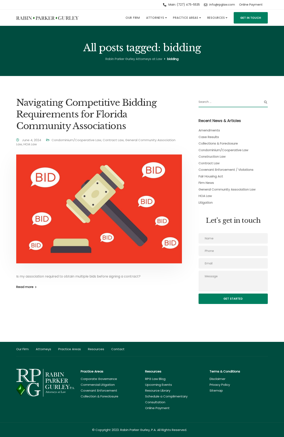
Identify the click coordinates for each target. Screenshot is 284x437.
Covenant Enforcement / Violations (226, 169)
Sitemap (216, 390)
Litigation (206, 202)
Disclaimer (217, 379)
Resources (216, 18)
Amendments (209, 130)
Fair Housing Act (211, 176)
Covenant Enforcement (99, 390)
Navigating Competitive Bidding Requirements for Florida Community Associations (86, 114)
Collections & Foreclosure (218, 143)
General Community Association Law (227, 189)
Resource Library (157, 390)
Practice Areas (185, 18)
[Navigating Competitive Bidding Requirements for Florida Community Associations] (99, 214)
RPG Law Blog (155, 379)
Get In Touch (250, 18)
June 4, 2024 (32, 140)
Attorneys (155, 18)
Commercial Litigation (98, 384)
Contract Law (113, 140)
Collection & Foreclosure (99, 396)
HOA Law (30, 144)
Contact (118, 349)
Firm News (206, 183)
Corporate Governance (99, 379)
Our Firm (133, 18)
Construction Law (212, 156)
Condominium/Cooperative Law (76, 140)
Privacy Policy (220, 384)
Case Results (209, 137)
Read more (24, 286)
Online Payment (251, 4)
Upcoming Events (158, 384)
